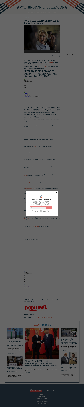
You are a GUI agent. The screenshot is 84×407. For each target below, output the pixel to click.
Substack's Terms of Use (45, 210)
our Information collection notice (44, 211)
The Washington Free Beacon (41, 199)
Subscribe (49, 207)
